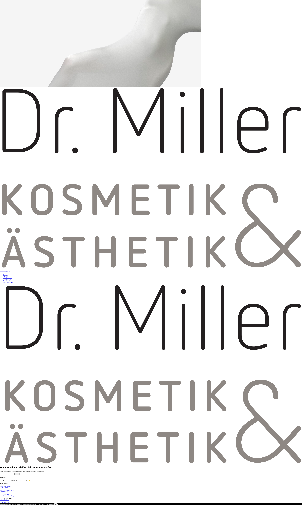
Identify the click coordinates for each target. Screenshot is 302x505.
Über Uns (5, 275)
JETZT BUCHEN (4, 502)
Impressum (6, 494)
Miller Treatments (7, 278)
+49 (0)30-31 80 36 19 (5, 491)
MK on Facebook (4, 500)
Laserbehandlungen (8, 282)
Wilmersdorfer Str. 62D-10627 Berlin (5, 487)
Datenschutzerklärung (8, 496)
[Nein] (57, 504)
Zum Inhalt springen (5, 271)
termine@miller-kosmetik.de (7, 490)
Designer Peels (7, 279)
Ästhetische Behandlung (9, 280)
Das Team (5, 276)
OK (55, 504)
